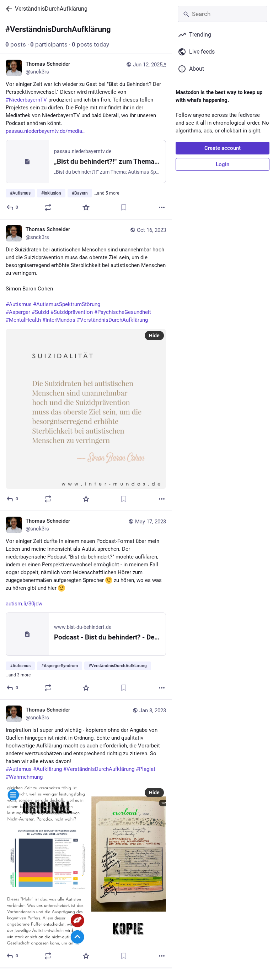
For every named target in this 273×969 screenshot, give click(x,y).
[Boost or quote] (48, 207)
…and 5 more (106, 193)
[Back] (7, 9)
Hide (154, 335)
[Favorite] (86, 207)
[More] (161, 207)
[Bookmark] (123, 207)
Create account (222, 148)
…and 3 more (18, 675)
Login (222, 164)
